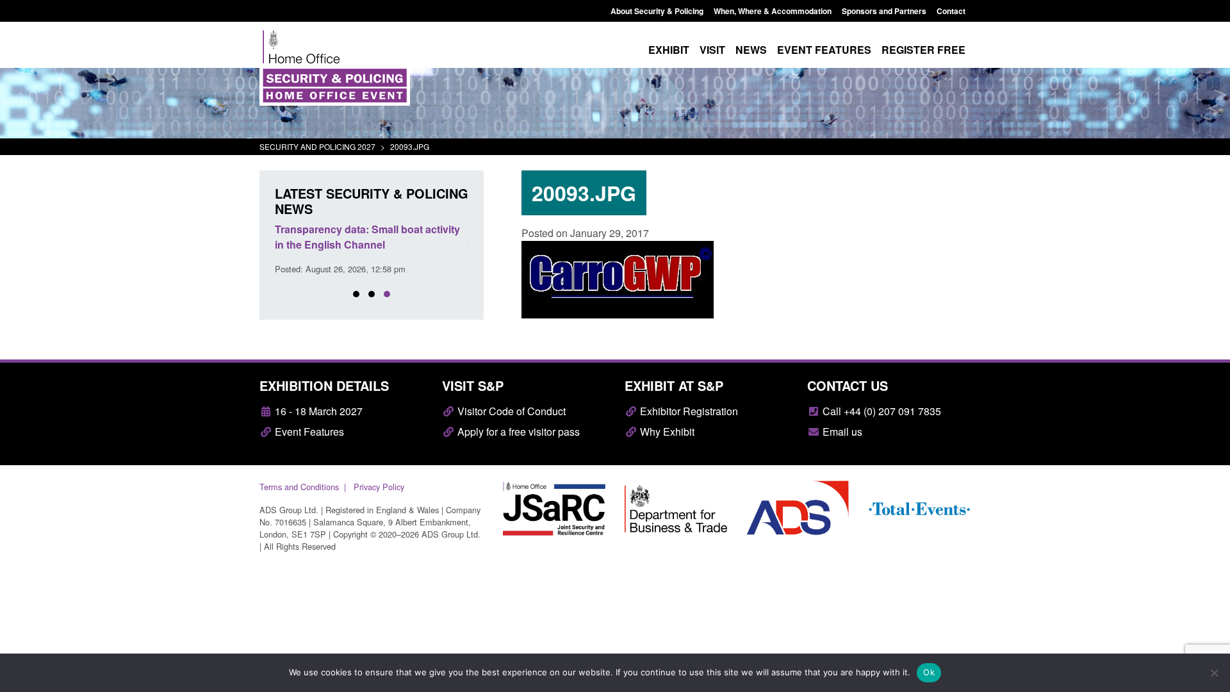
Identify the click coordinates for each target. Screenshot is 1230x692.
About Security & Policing (657, 11)
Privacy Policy (379, 487)
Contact (951, 11)
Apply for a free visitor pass (517, 431)
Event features (824, 49)
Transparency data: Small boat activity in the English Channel (367, 237)
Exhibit (668, 49)
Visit (712, 49)
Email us (841, 431)
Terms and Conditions (299, 487)
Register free (923, 49)
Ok (929, 672)
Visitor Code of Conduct (510, 411)
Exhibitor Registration (687, 411)
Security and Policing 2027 (317, 146)
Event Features (308, 431)
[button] (356, 294)
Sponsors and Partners (884, 11)
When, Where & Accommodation (773, 11)
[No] (1214, 672)
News (751, 49)
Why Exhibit (665, 431)
